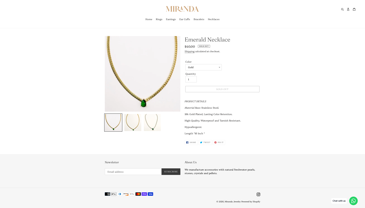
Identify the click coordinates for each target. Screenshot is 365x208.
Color (188, 61)
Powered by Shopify (250, 201)
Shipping (189, 51)
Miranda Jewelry (233, 201)
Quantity (190, 73)
